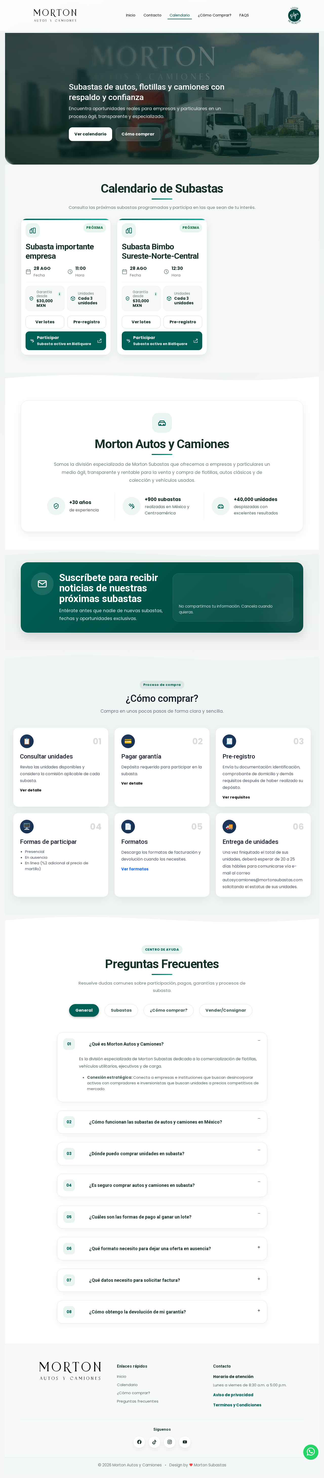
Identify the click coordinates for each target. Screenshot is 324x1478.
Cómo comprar (138, 134)
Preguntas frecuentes (137, 1401)
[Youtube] (185, 1442)
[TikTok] (154, 1442)
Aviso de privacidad (233, 1394)
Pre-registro (86, 322)
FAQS (244, 15)
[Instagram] (170, 1442)
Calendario (180, 15)
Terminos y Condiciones (237, 1405)
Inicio (130, 15)
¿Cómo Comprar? (214, 15)
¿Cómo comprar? (133, 1392)
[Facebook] (139, 1442)
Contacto (152, 15)
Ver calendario (90, 134)
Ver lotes (44, 322)
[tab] (84, 1010)
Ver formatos (135, 869)
